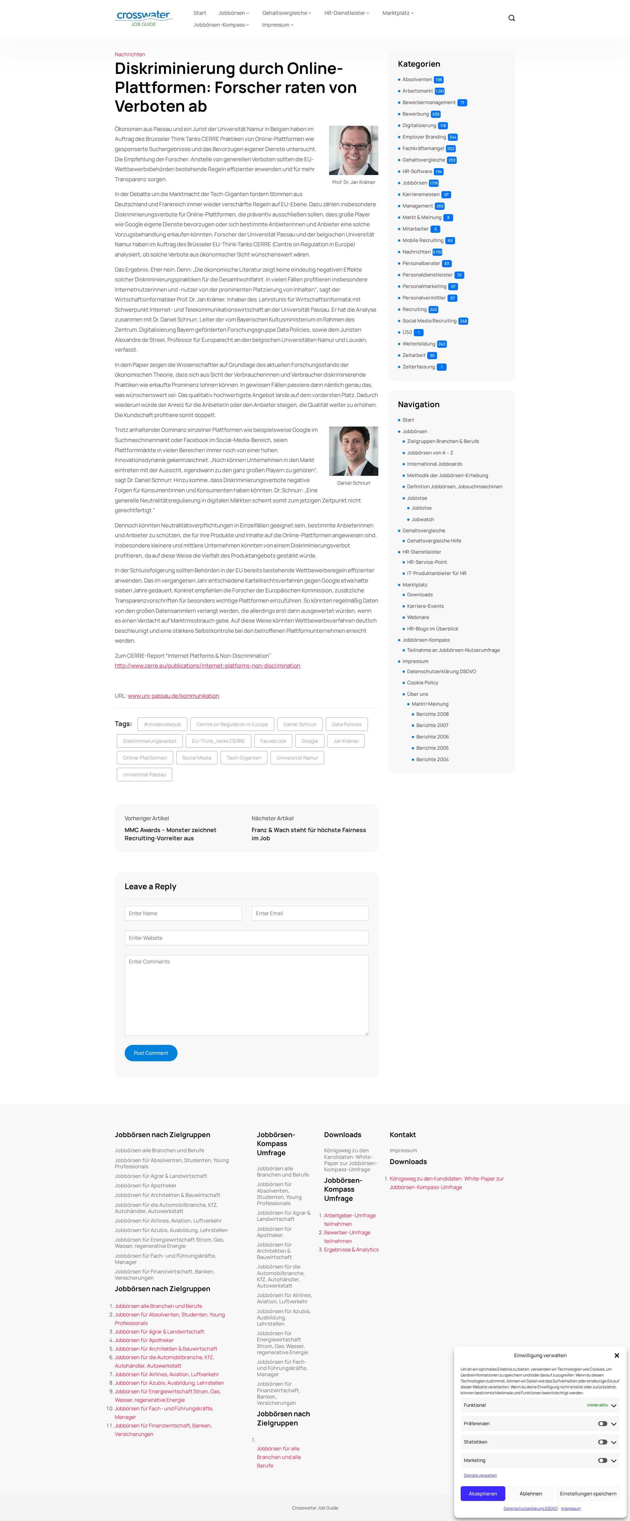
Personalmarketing (425, 286)
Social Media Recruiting (430, 320)
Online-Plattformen (145, 757)
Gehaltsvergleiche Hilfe (434, 540)
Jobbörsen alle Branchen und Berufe (159, 1150)
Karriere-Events (425, 606)
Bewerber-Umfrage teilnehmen (347, 1237)
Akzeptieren (483, 1493)
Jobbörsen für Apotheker (146, 1185)
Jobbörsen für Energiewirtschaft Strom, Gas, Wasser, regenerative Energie (169, 1243)
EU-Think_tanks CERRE (218, 741)
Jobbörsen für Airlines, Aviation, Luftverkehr (168, 1221)
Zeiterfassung (419, 366)
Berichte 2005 (432, 747)
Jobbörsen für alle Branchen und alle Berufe (279, 1457)
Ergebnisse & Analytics (351, 1249)
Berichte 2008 (432, 714)
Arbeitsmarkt (418, 90)
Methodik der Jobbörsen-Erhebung (447, 475)
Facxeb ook (273, 741)
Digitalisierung (419, 125)
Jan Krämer (346, 741)
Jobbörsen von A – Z (430, 452)
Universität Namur (297, 757)
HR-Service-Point (427, 562)
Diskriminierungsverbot (150, 741)
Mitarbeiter (416, 228)
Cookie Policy (422, 682)
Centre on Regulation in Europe (232, 724)
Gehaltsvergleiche (284, 12)
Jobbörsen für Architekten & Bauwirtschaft (167, 1195)
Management (418, 205)
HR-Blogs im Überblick (432, 628)
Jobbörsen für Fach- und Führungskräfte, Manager (165, 1259)
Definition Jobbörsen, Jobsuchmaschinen (454, 486)
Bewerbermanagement (429, 102)
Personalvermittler (424, 297)
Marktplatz (396, 12)
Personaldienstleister (428, 274)
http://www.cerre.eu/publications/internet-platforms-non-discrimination (207, 665)
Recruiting (415, 309)
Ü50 (407, 332)
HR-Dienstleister (345, 12)
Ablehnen (531, 1493)
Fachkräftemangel (423, 148)
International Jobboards (434, 463)
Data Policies (347, 724)
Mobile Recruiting (423, 240)
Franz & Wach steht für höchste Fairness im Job (309, 834)
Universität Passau (144, 774)
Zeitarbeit (414, 355)
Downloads (420, 594)
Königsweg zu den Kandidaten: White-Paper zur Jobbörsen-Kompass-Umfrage (351, 1160)
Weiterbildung (419, 343)
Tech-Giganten (244, 757)
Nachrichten (130, 54)
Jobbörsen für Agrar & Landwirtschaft (161, 1176)
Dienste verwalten (480, 1475)
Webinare (418, 617)
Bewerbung (416, 113)
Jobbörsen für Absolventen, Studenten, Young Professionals (172, 1163)
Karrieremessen (421, 194)
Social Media (196, 757)
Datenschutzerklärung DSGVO (531, 1508)
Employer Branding (424, 136)
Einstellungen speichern (588, 1493)
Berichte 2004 (432, 759)
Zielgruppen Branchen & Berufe (443, 441)
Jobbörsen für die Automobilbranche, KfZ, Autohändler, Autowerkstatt (166, 1208)
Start (200, 12)
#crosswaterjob (162, 724)
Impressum (571, 1508)
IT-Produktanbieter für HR (437, 573)
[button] (617, 1355)
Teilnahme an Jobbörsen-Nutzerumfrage (453, 650)
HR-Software (417, 171)
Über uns (417, 694)
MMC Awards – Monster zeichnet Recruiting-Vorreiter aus (171, 834)
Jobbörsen (232, 12)
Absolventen (417, 79)
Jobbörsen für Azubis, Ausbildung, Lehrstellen (171, 1230)
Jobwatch (423, 519)
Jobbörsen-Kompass (219, 24)
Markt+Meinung (430, 703)
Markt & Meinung (422, 217)
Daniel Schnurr (300, 724)
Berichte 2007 (432, 725)
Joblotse (417, 498)
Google (310, 741)
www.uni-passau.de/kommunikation (173, 695)
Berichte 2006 (432, 736)
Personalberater (421, 263)
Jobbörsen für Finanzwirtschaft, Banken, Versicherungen (165, 1274)
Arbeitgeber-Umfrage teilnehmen (350, 1219)
